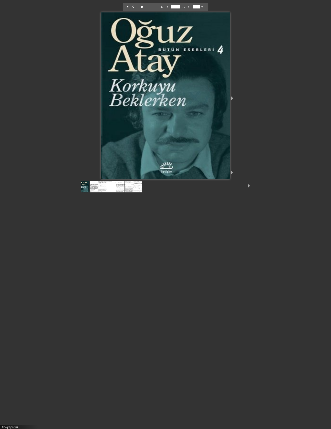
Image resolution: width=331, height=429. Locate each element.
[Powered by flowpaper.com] (10, 425)
